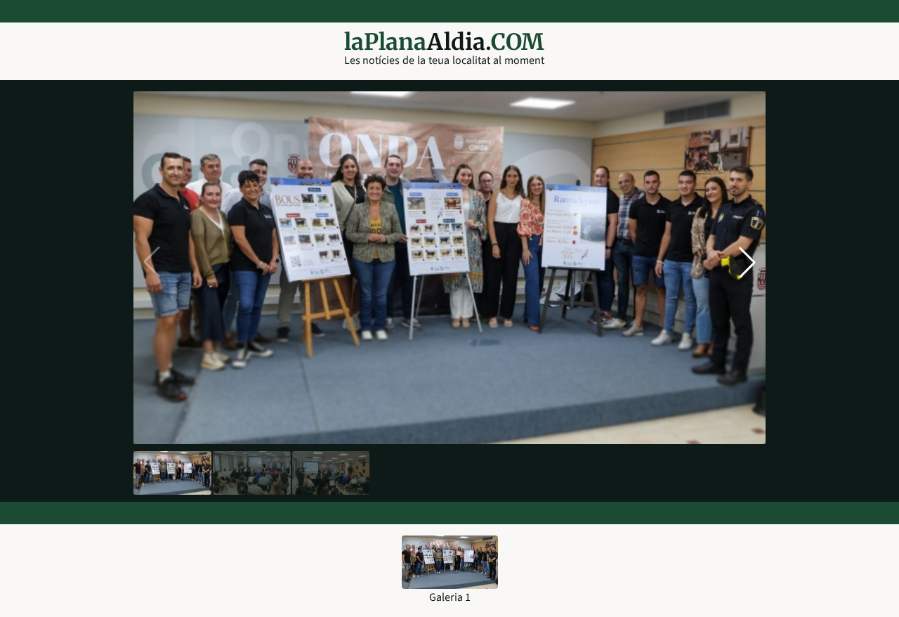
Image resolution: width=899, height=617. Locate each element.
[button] (747, 262)
